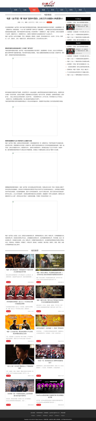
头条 (24, 10)
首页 (15, 10)
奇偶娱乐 (33, 415)
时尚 (71, 10)
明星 (80, 10)
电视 (43, 10)
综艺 (61, 10)
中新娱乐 (63, 415)
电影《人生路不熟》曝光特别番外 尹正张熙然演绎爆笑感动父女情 (20, 332)
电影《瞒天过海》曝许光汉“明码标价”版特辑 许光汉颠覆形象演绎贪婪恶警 (50, 301)
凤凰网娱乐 (45, 415)
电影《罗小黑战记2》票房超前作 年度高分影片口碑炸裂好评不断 (19, 271)
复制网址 (49, 22)
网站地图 (63, 412)
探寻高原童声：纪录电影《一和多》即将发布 (50, 328)
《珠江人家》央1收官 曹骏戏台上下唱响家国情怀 (19, 367)
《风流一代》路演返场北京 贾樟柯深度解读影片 (50, 362)
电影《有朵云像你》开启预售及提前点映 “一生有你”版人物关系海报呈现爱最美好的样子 (50, 273)
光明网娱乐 (39, 415)
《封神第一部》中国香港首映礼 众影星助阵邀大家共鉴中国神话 (20, 395)
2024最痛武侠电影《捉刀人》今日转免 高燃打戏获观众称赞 (20, 303)
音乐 (52, 10)
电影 (34, 10)
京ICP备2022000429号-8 (66, 419)
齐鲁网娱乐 (57, 415)
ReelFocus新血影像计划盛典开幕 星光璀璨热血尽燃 (50, 396)
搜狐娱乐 (51, 415)
